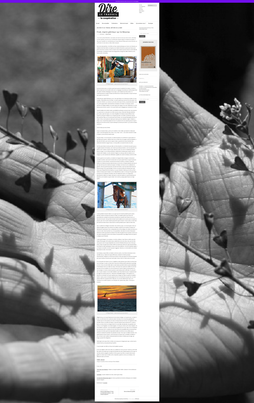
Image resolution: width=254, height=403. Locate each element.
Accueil (140, 5)
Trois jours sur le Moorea (102, 369)
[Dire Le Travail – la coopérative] (117, 7)
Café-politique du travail (143, 91)
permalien (105, 382)
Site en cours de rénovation (144, 90)
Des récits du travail (103, 28)
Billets (131, 23)
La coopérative (142, 6)
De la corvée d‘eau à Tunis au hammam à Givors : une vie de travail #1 (107, 392)
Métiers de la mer (116, 28)
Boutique (141, 9)
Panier (140, 12)
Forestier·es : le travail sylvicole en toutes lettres (148, 87)
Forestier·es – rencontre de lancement (146, 86)
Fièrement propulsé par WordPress (121, 398)
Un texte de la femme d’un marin (104, 378)
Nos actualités (105, 23)
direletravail (108, 34)
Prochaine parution (142, 88)
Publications (115, 23)
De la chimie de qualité (129, 390)
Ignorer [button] (137, 1)
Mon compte (141, 11)
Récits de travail (124, 23)
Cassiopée (99, 374)
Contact (141, 8)
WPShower (137, 398)
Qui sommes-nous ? (141, 23)
